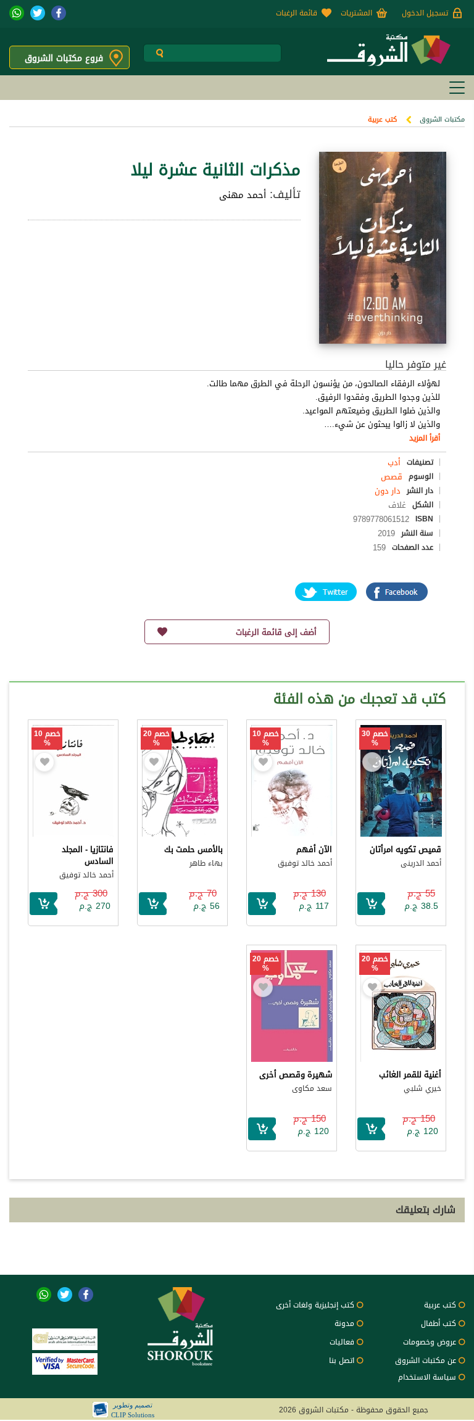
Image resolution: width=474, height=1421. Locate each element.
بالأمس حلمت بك (193, 849)
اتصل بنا (341, 1360)
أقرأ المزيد (424, 438)
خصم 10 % (265, 738)
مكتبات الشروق (442, 119)
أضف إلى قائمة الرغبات (276, 632)
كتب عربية (382, 119)
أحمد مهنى (242, 195)
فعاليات (342, 1342)
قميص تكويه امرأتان (405, 849)
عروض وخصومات (429, 1342)
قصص (391, 476)
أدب (394, 462)
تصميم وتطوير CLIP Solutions (132, 1410)
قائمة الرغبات (296, 13)
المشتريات (356, 13)
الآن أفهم (314, 849)
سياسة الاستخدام (427, 1377)
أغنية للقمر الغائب (410, 1074)
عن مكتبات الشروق (425, 1360)
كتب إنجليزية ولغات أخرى (315, 1305)
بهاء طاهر (206, 863)
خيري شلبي (422, 1088)
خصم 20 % (156, 738)
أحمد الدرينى (421, 863)
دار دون (388, 491)
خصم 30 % (375, 738)
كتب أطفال (438, 1323)
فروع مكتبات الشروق (64, 58)
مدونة (344, 1323)
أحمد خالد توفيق (305, 863)
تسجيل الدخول (425, 13)
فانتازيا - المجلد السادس (88, 855)
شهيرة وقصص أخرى (295, 1074)
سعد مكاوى (312, 1088)
